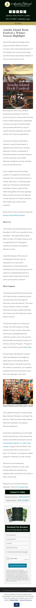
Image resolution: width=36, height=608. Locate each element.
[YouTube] (17, 11)
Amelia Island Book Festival (14, 215)
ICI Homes (30, 590)
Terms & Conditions (13, 581)
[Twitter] (14, 11)
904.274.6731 (18, 15)
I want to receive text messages (18, 552)
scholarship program (11, 443)
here (29, 347)
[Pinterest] (21, 11)
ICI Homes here (22, 487)
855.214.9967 (11, 19)
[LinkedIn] (24, 11)
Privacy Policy (14, 600)
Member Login (24, 19)
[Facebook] (10, 11)
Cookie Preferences (26, 600)
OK (17, 605)
